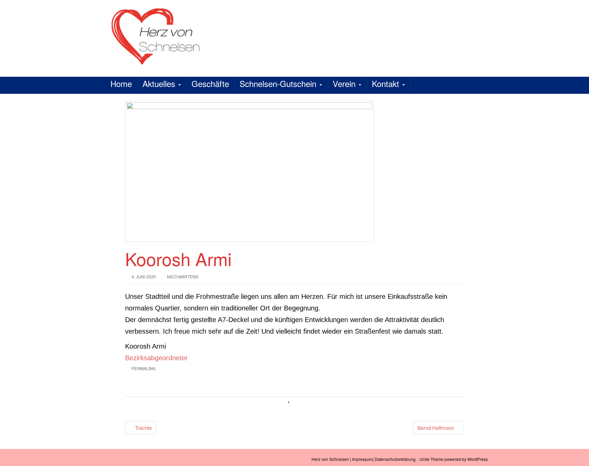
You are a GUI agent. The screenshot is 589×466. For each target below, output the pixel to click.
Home (121, 83)
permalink (143, 368)
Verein (345, 83)
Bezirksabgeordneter (156, 358)
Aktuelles (160, 83)
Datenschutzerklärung (395, 459)
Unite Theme (431, 459)
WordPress (477, 459)
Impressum (362, 459)
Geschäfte (210, 83)
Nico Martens (182, 276)
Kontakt (387, 83)
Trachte (143, 427)
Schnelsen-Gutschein (279, 83)
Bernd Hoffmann (436, 427)
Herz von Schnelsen (330, 459)
